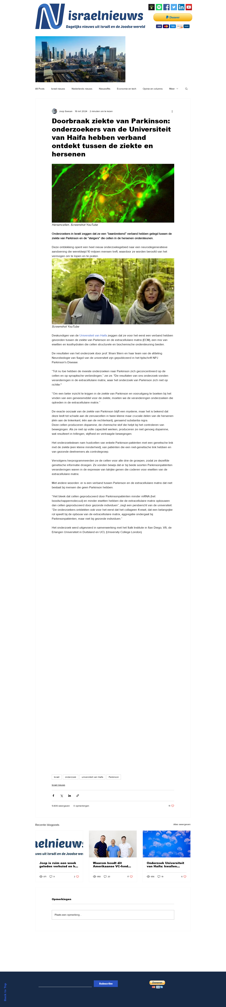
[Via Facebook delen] (53, 795)
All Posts (40, 88)
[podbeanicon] (151, 7)
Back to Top (5, 992)
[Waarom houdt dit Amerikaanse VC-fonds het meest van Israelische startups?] (113, 844)
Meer (172, 88)
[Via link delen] (77, 795)
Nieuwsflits (104, 88)
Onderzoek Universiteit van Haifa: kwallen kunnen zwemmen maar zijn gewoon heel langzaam (166, 864)
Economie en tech (126, 88)
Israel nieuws (58, 88)
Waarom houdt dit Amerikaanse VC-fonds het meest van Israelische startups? (111, 864)
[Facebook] (166, 7)
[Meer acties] (172, 111)
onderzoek (70, 777)
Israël (56, 777)
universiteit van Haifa (92, 777)
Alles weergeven (182, 824)
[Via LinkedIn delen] (69, 795)
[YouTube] (189, 7)
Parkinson (114, 777)
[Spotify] (159, 7)
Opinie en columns (153, 88)
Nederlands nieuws (82, 88)
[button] (186, 88)
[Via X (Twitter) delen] (61, 795)
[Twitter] (174, 7)
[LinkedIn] (181, 7)
